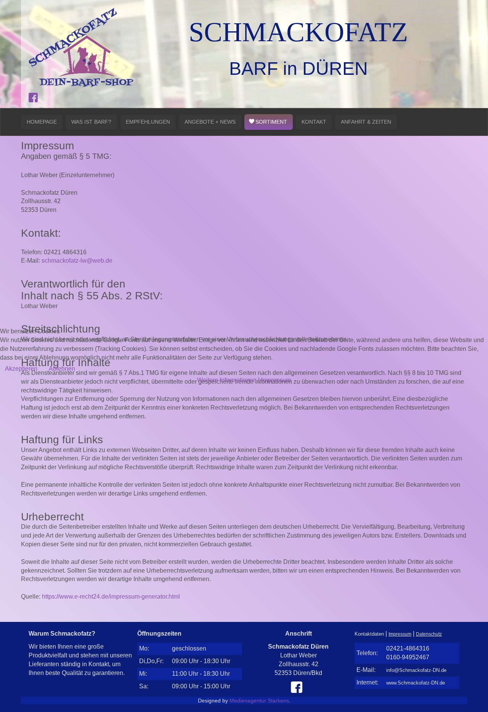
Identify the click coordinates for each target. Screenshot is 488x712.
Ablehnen (62, 368)
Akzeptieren (21, 368)
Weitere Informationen (227, 380)
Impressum (276, 380)
